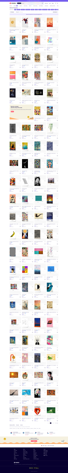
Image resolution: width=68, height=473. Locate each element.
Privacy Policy (20, 464)
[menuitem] (11, 6)
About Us (24, 450)
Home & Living (35, 5)
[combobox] (30, 3)
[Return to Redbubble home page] (13, 3)
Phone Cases (25, 5)
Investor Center (25, 451)
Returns (34, 451)
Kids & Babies (41, 5)
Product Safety (35, 455)
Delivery (34, 450)
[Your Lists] (56, 3)
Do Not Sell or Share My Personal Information (27, 464)
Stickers (21, 5)
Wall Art (30, 5)
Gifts (57, 5)
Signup (15, 457)
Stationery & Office (52, 5)
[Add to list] (20, 30)
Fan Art (15, 451)
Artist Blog (24, 457)
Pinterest (46, 455)
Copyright (34, 456)
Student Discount (16, 455)
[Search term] (42, 3)
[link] (15, 9)
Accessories (46, 5)
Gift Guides (15, 450)
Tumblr (46, 454)
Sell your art (24, 455)
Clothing (15, 5)
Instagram (46, 450)
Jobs (23, 456)
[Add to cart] (20, 32)
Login (14, 456)
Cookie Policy (34, 464)
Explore (11, 5)
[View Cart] (57, 3)
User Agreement (16, 464)
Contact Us (34, 457)
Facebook (46, 451)
